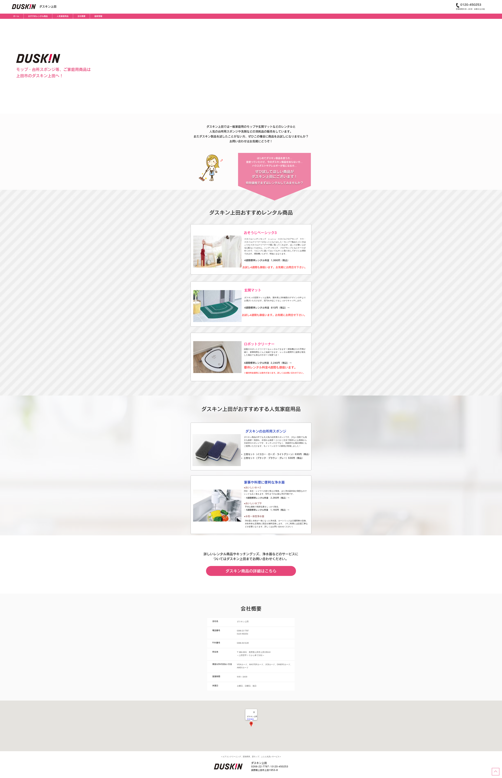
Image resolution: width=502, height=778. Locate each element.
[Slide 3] (253, 106)
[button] (217, 251)
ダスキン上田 (47, 6)
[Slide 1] (248, 106)
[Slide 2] (250, 106)
